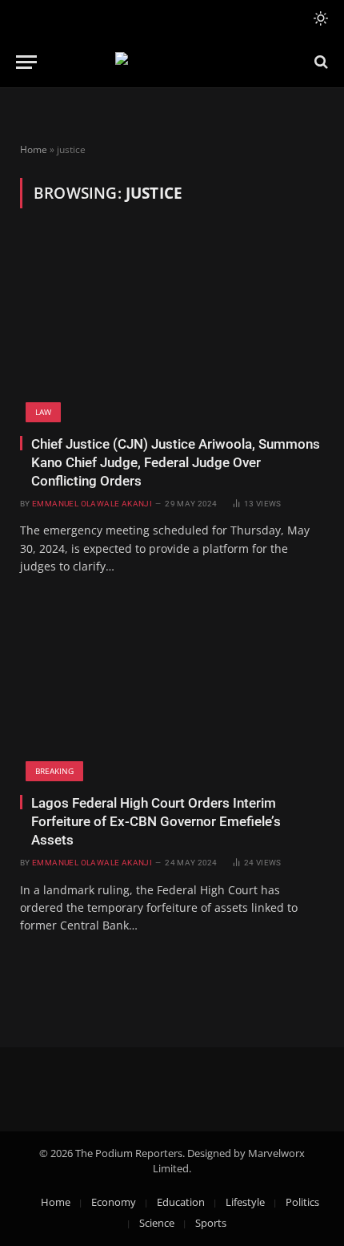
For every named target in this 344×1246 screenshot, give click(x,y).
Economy (113, 1202)
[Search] (319, 62)
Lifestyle (245, 1202)
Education (181, 1202)
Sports (210, 1223)
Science (156, 1223)
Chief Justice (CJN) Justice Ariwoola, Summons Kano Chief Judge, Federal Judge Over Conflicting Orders (175, 462)
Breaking (54, 770)
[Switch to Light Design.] (319, 18)
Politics (302, 1202)
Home (33, 149)
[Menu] (26, 62)
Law (43, 411)
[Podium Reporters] (172, 62)
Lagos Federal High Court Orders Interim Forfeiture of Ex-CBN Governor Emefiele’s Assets (156, 821)
